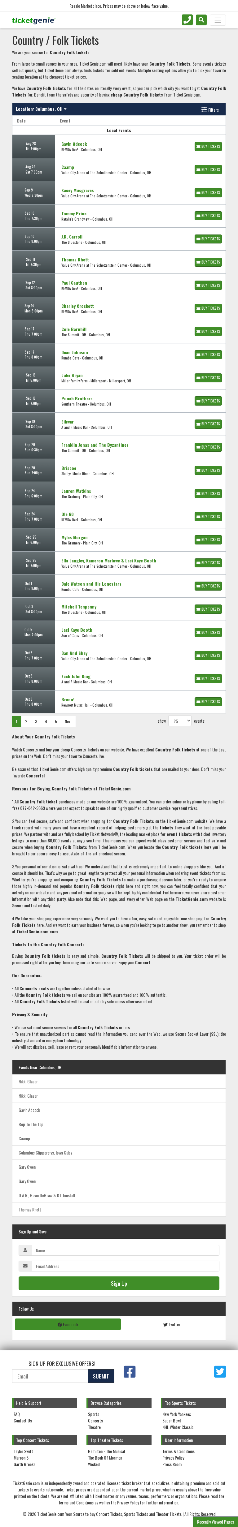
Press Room (172, 1464)
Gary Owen (27, 1167)
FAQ (17, 1414)
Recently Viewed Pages (215, 1521)
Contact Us (23, 1420)
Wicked (94, 1464)
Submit (101, 1376)
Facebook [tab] (70, 1324)
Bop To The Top (31, 1124)
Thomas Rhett (30, 1209)
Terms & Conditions (178, 1451)
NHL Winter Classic (177, 1427)
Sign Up (119, 1283)
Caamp (24, 1138)
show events (181, 720)
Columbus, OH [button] (40, 108)
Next (68, 721)
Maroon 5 (21, 1457)
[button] (201, 20)
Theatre (94, 1427)
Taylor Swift (23, 1451)
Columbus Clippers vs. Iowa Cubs (45, 1152)
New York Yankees (176, 1414)
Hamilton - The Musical (106, 1451)
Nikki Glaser (28, 1081)
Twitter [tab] (174, 1324)
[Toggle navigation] (218, 20)
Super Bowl (171, 1420)
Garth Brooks (24, 1464)
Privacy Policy (173, 1457)
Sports (93, 1414)
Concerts (95, 1420)
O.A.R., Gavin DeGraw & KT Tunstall (47, 1195)
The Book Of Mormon (105, 1457)
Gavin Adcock (29, 1110)
